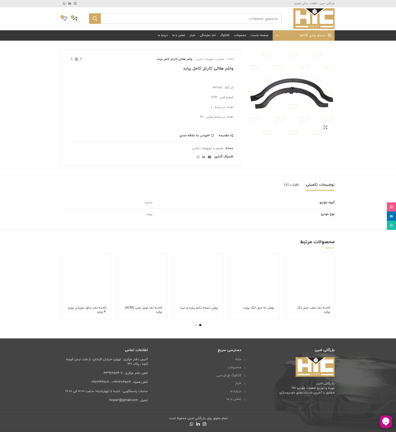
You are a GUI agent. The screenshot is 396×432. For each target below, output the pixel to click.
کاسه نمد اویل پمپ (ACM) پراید (143, 310)
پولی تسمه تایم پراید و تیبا (199, 308)
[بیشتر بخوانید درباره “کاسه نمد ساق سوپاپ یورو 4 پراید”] (65, 260)
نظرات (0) (291, 184)
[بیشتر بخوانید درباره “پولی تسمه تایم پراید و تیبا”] (177, 260)
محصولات (234, 367)
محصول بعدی (71, 59)
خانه (230, 59)
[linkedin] (391, 216)
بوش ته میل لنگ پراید (258, 308)
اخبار (238, 383)
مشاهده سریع (289, 271)
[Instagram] (391, 207)
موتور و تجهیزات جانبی (210, 59)
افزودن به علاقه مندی (194, 135)
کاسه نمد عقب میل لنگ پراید (313, 310)
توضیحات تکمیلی (320, 184)
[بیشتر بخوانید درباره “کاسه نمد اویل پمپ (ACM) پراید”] (120, 260)
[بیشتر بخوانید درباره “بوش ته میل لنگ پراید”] (233, 260)
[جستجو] (95, 18)
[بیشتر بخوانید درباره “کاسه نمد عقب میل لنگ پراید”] (289, 260)
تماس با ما (234, 399)
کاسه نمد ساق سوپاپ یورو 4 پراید (87, 310)
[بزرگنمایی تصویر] (325, 127)
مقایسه (224, 135)
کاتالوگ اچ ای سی (229, 375)
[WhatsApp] (391, 225)
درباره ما (235, 391)
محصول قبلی (81, 59)
